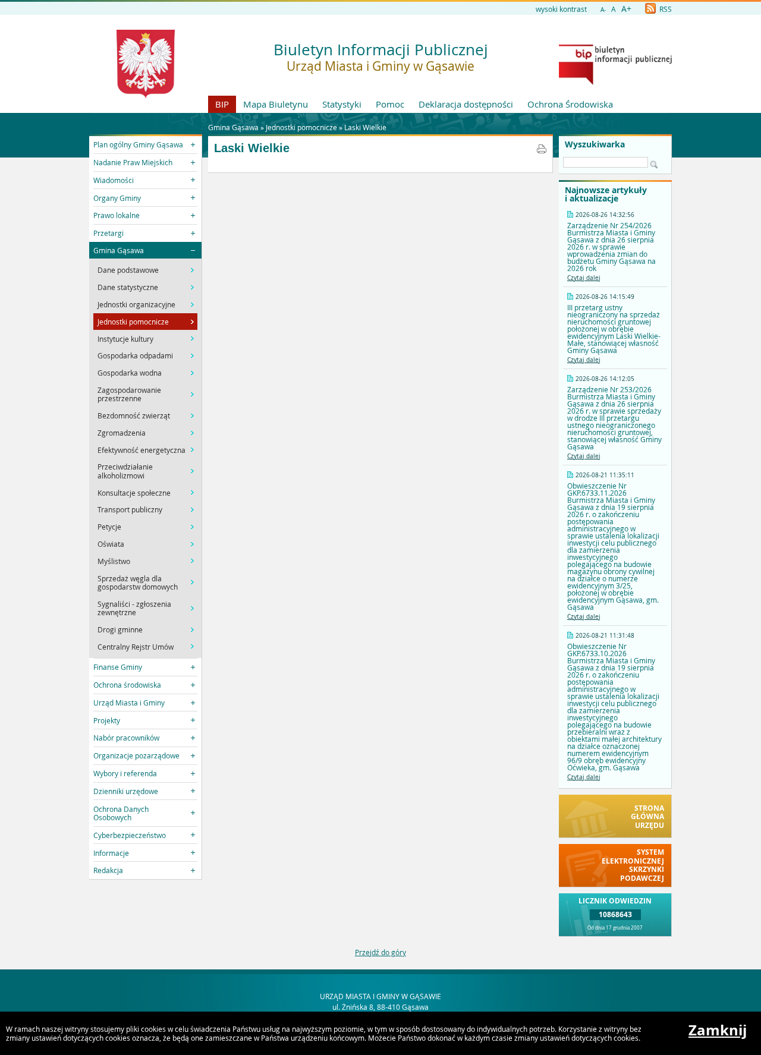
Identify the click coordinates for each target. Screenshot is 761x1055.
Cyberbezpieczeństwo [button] (129, 835)
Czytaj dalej (583, 278)
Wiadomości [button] (113, 180)
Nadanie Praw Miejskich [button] (132, 162)
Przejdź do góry (380, 952)
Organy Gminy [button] (117, 198)
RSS (665, 9)
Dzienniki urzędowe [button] (125, 791)
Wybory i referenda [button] (125, 773)
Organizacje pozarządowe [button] (136, 755)
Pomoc (390, 104)
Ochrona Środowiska (570, 104)
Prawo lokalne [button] (116, 215)
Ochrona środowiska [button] (127, 684)
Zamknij (717, 1030)
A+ (626, 8)
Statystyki (341, 104)
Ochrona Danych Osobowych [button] (121, 813)
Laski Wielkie (365, 127)
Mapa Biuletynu (275, 104)
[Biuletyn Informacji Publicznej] (615, 82)
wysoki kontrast (561, 9)
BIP (222, 104)
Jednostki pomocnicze (301, 127)
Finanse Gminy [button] (117, 667)
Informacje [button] (111, 853)
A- (603, 10)
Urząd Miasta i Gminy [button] (129, 702)
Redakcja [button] (108, 870)
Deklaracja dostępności (466, 104)
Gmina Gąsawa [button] (118, 250)
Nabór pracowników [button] (126, 737)
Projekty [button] (106, 720)
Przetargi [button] (108, 233)
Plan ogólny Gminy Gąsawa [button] (138, 144)
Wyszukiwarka (595, 144)
